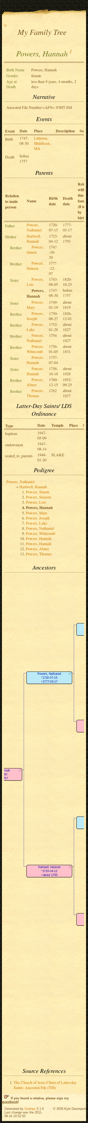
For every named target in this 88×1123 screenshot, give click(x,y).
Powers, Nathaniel (34, 227)
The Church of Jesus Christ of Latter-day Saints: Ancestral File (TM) (45, 1085)
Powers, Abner (35, 382)
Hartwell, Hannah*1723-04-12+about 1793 (49, 871)
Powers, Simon (35, 249)
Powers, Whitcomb (35, 349)
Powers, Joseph (35, 316)
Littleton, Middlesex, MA (42, 143)
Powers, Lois (36, 502)
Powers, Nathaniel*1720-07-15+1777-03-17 (49, 677)
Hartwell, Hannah (34, 238)
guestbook (10, 1102)
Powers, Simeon (35, 265)
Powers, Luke (36, 523)
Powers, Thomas (35, 393)
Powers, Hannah (35, 360)
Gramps (30, 1109)
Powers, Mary (36, 512)
